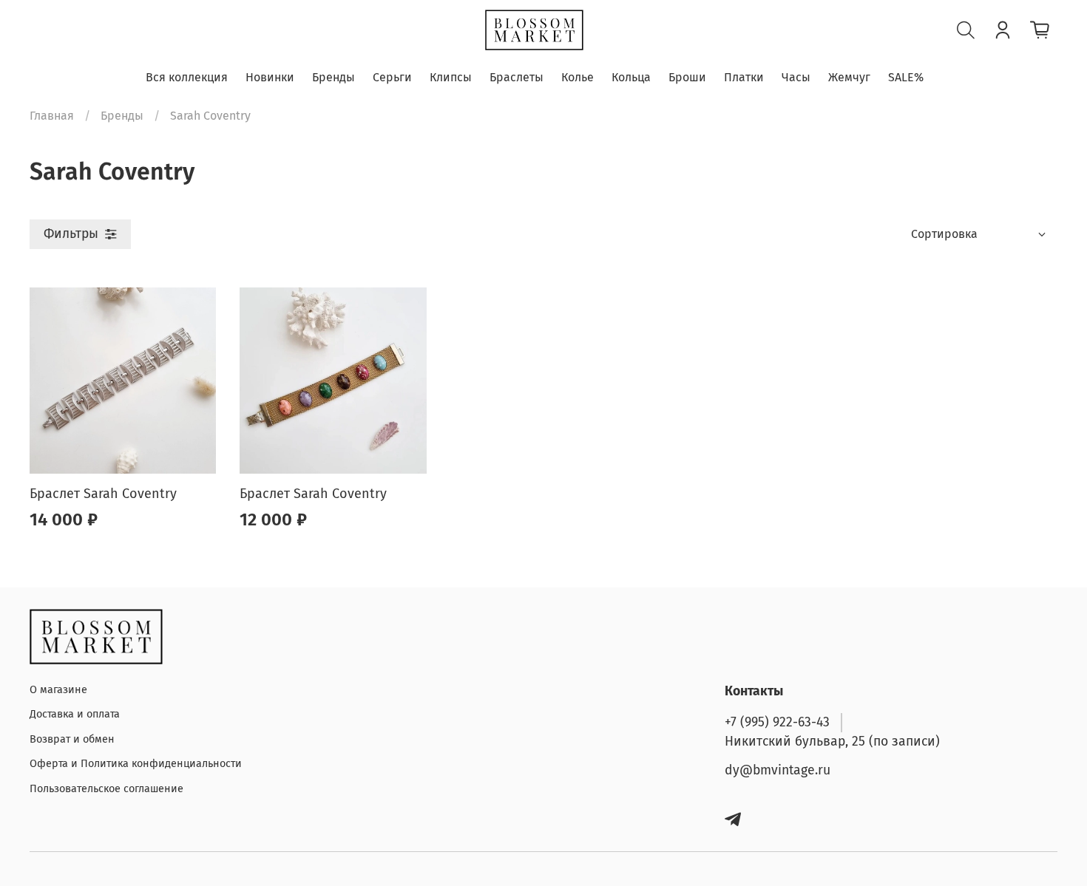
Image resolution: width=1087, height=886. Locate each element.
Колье (577, 77)
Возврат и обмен (72, 739)
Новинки (269, 77)
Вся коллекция (187, 77)
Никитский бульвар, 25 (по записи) (832, 741)
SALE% (906, 77)
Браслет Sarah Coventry (103, 493)
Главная (52, 116)
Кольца (631, 77)
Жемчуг (849, 77)
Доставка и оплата (75, 714)
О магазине (58, 690)
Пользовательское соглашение (106, 789)
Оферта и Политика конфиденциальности (136, 763)
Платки (744, 77)
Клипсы (451, 77)
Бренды (333, 77)
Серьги (392, 77)
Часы (796, 77)
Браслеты (517, 77)
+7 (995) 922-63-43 (777, 722)
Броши (687, 77)
